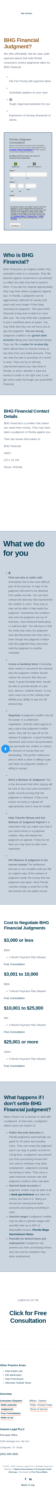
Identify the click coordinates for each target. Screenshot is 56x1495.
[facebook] (25, 1479)
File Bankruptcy (13, 1375)
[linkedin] (30, 1479)
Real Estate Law (14, 1371)
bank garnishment (23, 1194)
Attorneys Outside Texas (18, 1383)
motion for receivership (34, 344)
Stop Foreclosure (14, 1379)
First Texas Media (39, 1472)
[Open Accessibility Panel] (5, 749)
